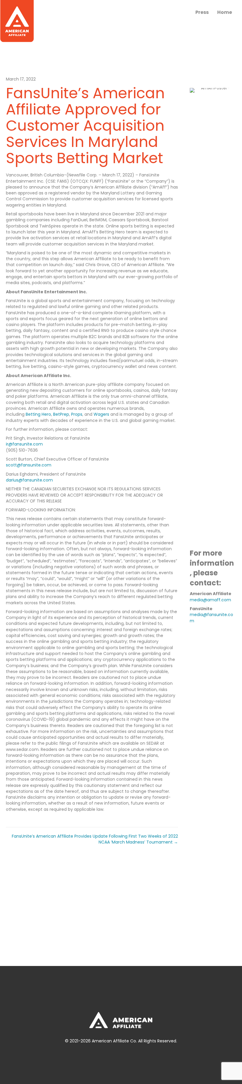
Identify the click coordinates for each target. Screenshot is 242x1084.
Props (76, 414)
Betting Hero (38, 414)
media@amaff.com (210, 600)
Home (224, 12)
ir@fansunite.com (24, 444)
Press (202, 12)
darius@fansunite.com (29, 480)
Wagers (101, 414)
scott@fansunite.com (28, 465)
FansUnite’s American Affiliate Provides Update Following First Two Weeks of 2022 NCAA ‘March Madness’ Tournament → (95, 839)
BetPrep (61, 414)
